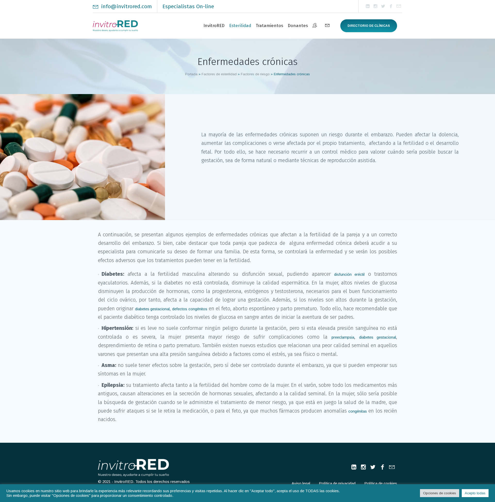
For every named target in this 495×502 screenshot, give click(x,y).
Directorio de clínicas (369, 26)
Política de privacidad (337, 483)
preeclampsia (343, 337)
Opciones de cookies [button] (439, 493)
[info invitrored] (398, 6)
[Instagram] (375, 6)
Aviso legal (301, 483)
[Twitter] (383, 6)
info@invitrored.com (126, 6)
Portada (191, 74)
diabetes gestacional (152, 309)
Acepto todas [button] (475, 493)
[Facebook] (390, 6)
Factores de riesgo (255, 74)
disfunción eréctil (349, 274)
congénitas (357, 411)
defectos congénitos (189, 309)
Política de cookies (380, 483)
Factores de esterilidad (219, 74)
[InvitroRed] (133, 467)
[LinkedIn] (367, 6)
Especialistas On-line (188, 6)
